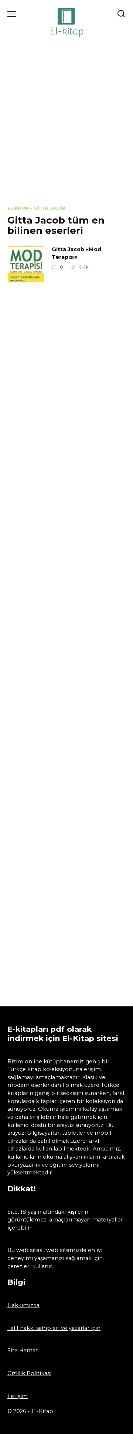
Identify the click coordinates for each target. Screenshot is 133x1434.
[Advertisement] (66, 130)
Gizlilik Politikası (29, 1373)
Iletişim (17, 1396)
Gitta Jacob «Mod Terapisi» (76, 253)
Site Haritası (23, 1350)
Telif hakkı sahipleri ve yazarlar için (53, 1328)
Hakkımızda (23, 1305)
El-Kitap (18, 208)
